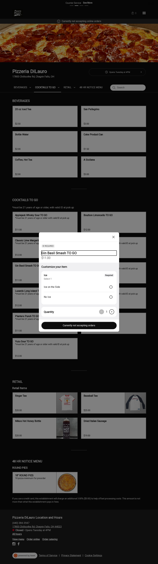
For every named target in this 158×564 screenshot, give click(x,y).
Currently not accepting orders (79, 325)
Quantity (49, 311)
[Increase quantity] (111, 311)
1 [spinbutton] (106, 311)
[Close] (113, 237)
